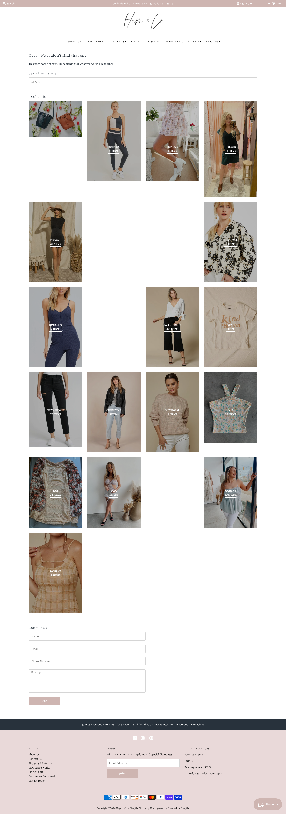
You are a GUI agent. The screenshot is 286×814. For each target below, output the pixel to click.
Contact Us (35, 758)
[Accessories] (55, 118)
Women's (118, 41)
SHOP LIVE (74, 41)
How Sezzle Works (39, 767)
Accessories (151, 41)
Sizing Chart (36, 771)
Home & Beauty (176, 41)
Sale (196, 41)
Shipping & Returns (40, 763)
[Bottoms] (114, 141)
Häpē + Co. (121, 808)
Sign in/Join (246, 3)
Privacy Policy (37, 780)
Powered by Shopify (178, 808)
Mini (134, 41)
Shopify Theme (138, 808)
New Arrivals (97, 41)
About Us (212, 41)
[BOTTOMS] (172, 141)
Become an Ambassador (43, 776)
